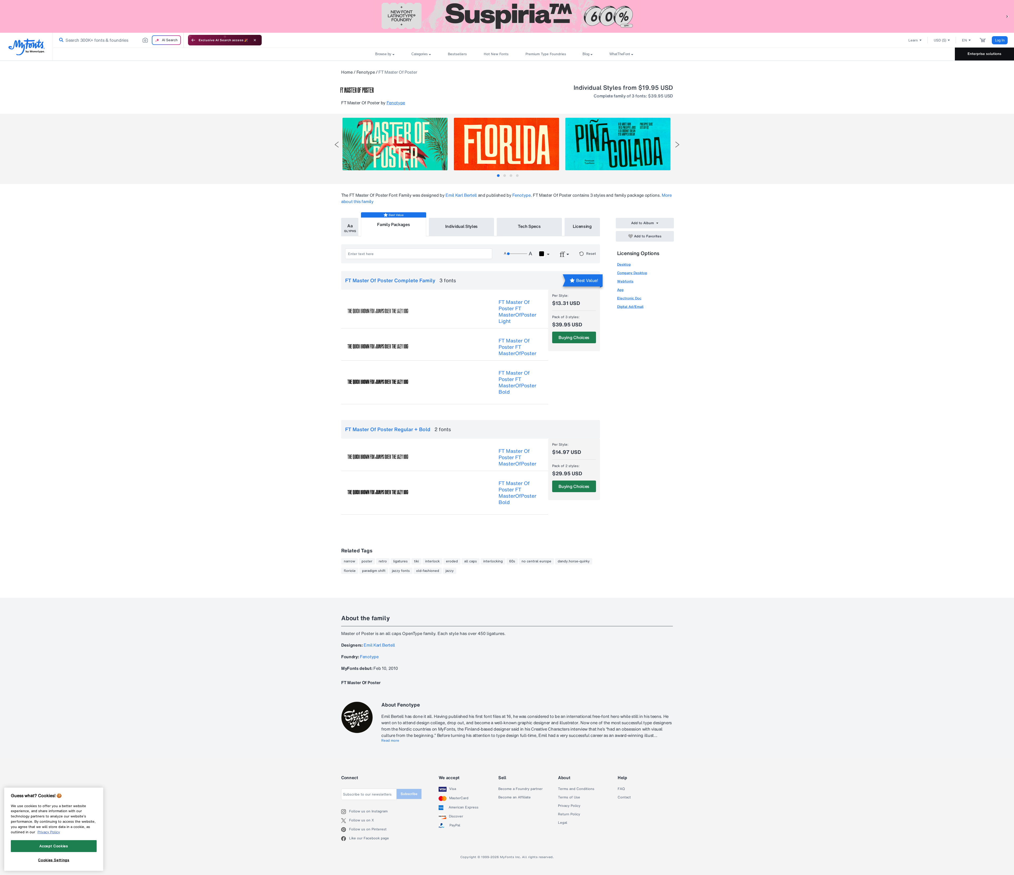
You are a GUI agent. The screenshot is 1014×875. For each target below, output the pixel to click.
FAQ (621, 789)
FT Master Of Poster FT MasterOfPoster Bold (517, 382)
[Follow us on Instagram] (345, 811)
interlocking (493, 561)
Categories (419, 54)
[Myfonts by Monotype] (27, 46)
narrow (349, 561)
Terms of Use (569, 797)
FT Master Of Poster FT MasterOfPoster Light (517, 311)
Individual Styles (461, 226)
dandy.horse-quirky (574, 561)
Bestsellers (457, 54)
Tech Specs (529, 226)
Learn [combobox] (913, 40)
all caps (470, 561)
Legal (562, 823)
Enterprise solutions (984, 53)
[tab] (498, 175)
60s (512, 561)
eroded (452, 561)
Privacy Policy (569, 806)
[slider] (517, 253)
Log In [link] (999, 40)
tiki (416, 561)
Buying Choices (573, 337)
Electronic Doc (629, 298)
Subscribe (409, 793)
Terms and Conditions (576, 789)
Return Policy (569, 814)
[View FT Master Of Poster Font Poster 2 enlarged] (506, 144)
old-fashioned (427, 571)
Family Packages (393, 224)
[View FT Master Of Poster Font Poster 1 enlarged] (395, 144)
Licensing (582, 226)
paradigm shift (374, 571)
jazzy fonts (401, 571)
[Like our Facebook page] (345, 838)
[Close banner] (255, 40)
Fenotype (365, 72)
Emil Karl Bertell (461, 195)
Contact (624, 797)
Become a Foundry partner (520, 789)
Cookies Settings (53, 860)
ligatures (400, 561)
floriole (350, 571)
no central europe (536, 561)
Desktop (624, 264)
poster (367, 561)
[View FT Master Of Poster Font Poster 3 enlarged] (617, 144)
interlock (432, 561)
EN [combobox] (964, 40)
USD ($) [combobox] (940, 40)
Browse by (383, 54)
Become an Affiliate (514, 797)
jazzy (449, 571)
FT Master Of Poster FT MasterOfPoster (517, 347)
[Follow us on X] (345, 820)
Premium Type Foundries (545, 54)
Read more (390, 740)
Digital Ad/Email (630, 306)
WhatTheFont (619, 54)
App (620, 289)
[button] (1007, 16)
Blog (586, 54)
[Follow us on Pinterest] (345, 829)
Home (347, 72)
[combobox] (118, 40)
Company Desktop (632, 272)
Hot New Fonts (496, 54)
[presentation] (337, 145)
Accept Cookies (53, 846)
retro (383, 561)
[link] (60, 40)
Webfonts (625, 281)
